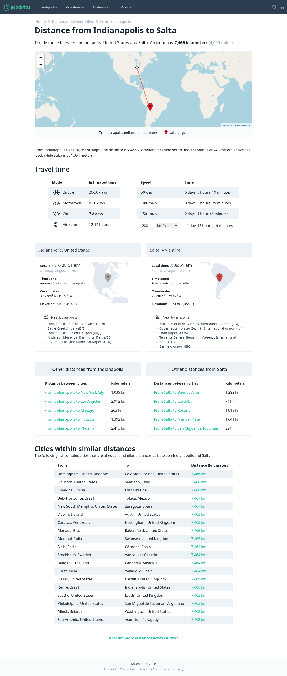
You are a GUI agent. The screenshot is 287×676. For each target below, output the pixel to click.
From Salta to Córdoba (173, 401)
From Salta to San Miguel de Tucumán (186, 428)
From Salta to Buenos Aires (177, 392)
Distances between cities (73, 21)
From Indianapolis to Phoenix (69, 428)
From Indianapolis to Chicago (69, 410)
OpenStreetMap (242, 125)
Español (110, 669)
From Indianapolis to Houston (70, 419)
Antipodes (49, 7)
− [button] (40, 64)
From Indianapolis (115, 21)
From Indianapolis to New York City (74, 392)
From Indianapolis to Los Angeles (73, 401)
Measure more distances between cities (143, 638)
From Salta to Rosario (172, 410)
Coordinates (75, 7)
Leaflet (225, 125)
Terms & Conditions (154, 669)
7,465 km (199, 514)
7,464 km (199, 546)
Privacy (178, 669)
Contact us (128, 669)
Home (40, 21)
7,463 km (199, 595)
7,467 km (199, 498)
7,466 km (199, 473)
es (282, 7)
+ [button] (40, 57)
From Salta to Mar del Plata (177, 419)
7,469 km (199, 579)
